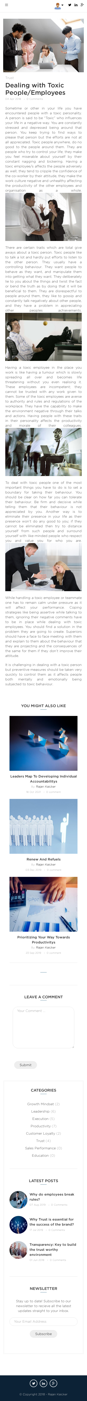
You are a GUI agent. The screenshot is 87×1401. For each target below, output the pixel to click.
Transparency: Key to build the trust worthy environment (53, 1250)
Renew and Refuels (44, 859)
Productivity (41, 1126)
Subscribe (43, 1334)
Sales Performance (40, 1148)
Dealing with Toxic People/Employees (35, 88)
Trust (9, 78)
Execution (40, 1119)
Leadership (40, 1111)
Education (40, 1156)
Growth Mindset (40, 1104)
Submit (25, 1065)
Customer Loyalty (40, 1133)
